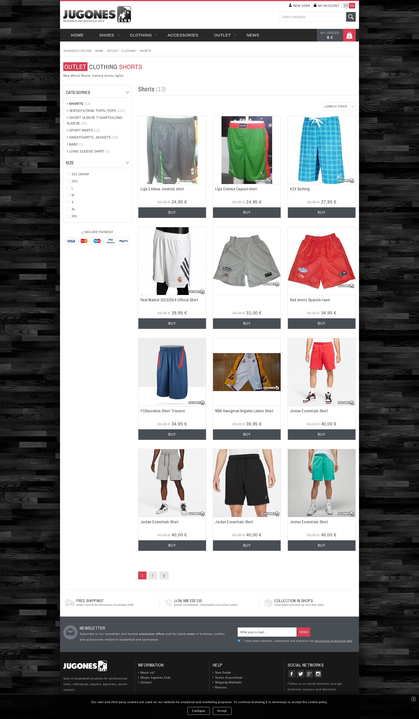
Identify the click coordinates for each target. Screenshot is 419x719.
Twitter (300, 673)
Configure (198, 710)
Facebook (291, 673)
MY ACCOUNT (329, 5)
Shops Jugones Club (155, 677)
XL (74, 209)
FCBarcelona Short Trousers (163, 411)
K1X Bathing (300, 189)
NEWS (253, 35)
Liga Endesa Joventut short (162, 189)
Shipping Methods (228, 682)
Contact (146, 682)
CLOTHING (103, 66)
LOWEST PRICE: (336, 106)
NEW (301, 5)
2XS (74, 181)
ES (346, 5)
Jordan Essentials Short (309, 411)
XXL (74, 216)
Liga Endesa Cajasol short (236, 189)
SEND (303, 632)
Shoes (106, 35)
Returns (221, 687)
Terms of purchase (228, 677)
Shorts (145, 50)
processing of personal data (333, 641)
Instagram (318, 673)
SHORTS (79, 104)
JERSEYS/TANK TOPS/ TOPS (97, 111)
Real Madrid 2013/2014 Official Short (169, 300)
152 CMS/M (80, 174)
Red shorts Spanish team (310, 300)
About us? (147, 672)
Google (309, 673)
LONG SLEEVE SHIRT (89, 151)
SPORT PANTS (84, 130)
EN (352, 5)
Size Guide (223, 672)
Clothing (141, 35)
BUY (172, 212)
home (77, 35)
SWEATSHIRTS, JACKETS (93, 137)
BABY (76, 144)
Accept (222, 710)
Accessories (183, 35)
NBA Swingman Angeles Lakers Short (244, 411)
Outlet (222, 35)
